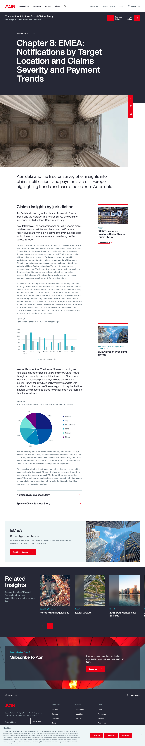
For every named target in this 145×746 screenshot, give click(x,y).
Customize (96, 735)
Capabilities (24, 6)
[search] (65, 6)
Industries (37, 6)
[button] (23, 552)
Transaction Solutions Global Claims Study (29, 16)
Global (135, 6)
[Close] (141, 735)
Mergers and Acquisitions (54, 612)
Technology (102, 714)
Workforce (102, 723)
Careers (105, 6)
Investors (113, 6)
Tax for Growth (83, 612)
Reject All (111, 735)
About (57, 6)
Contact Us (94, 6)
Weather (101, 718)
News (121, 6)
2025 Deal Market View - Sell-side (123, 614)
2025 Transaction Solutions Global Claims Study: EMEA (111, 234)
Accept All (125, 735)
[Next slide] (50, 626)
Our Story (55, 709)
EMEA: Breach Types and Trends (112, 353)
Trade (100, 709)
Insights (48, 6)
